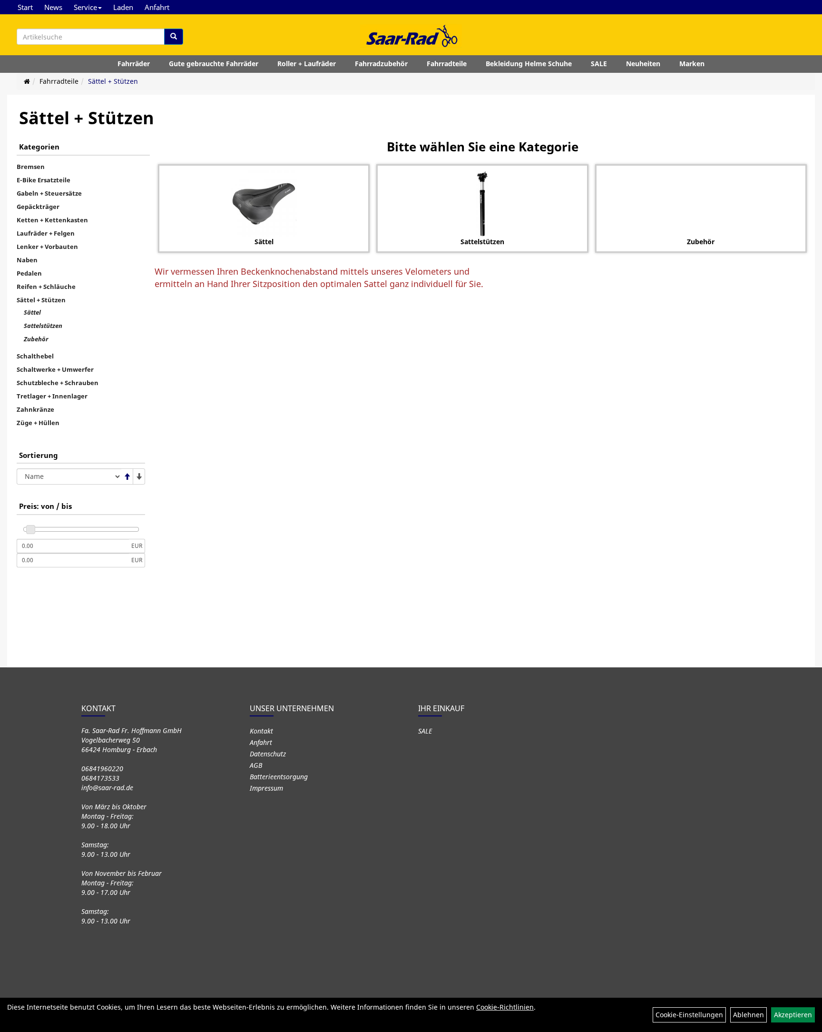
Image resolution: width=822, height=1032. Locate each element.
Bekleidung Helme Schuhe (529, 63)
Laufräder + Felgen (46, 233)
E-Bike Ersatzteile (43, 180)
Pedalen (29, 273)
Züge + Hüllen (38, 422)
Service (85, 7)
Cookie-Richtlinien (505, 1007)
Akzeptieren (793, 1014)
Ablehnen (748, 1014)
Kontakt (261, 730)
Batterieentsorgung (279, 776)
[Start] (27, 81)
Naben (27, 260)
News (53, 7)
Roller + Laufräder (306, 63)
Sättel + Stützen (113, 81)
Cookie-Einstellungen (689, 1014)
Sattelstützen (43, 325)
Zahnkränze (35, 409)
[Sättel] (263, 203)
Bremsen (31, 166)
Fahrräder (133, 63)
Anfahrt (157, 7)
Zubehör (36, 339)
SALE (599, 63)
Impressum (266, 788)
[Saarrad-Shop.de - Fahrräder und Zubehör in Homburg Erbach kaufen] (411, 36)
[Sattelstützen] (482, 203)
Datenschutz (268, 753)
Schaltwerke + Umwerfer (55, 369)
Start (25, 7)
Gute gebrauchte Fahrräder (213, 63)
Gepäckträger (38, 206)
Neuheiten (643, 63)
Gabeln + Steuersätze (49, 193)
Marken (692, 63)
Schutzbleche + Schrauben (57, 382)
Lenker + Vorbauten (47, 246)
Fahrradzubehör (381, 63)
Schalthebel (35, 356)
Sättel (32, 312)
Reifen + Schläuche (46, 286)
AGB (256, 765)
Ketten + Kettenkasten (52, 220)
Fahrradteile (447, 63)
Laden (123, 7)
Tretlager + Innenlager (52, 396)
